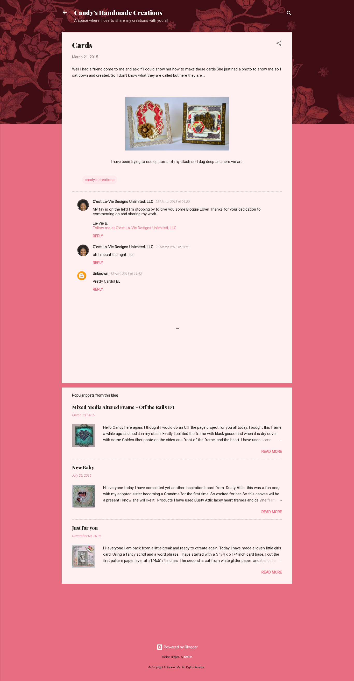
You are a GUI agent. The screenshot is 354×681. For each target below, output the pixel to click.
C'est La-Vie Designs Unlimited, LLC (123, 201)
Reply (98, 236)
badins (188, 657)
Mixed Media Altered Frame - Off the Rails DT (123, 407)
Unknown (100, 273)
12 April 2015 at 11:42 (126, 274)
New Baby (83, 467)
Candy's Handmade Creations (118, 12)
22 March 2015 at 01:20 (172, 202)
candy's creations (100, 179)
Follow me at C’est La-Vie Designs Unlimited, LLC (134, 228)
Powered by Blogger (180, 647)
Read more (271, 451)
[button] (279, 44)
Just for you (85, 528)
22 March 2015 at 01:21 (172, 247)
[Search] (289, 14)
